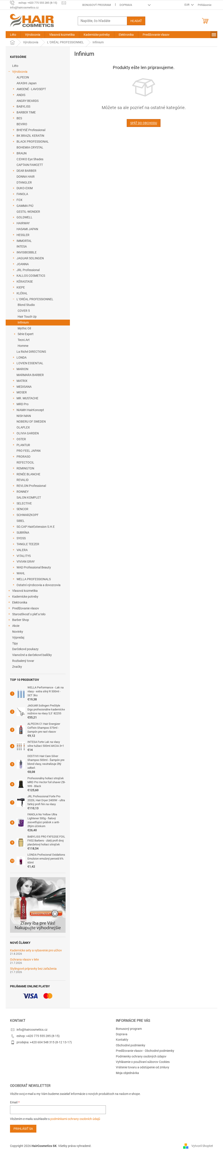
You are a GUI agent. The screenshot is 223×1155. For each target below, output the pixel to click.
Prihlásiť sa (23, 1128)
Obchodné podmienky (130, 1045)
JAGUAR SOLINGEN (30, 258)
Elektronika (19, 602)
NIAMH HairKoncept (30, 410)
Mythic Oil (24, 328)
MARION (22, 369)
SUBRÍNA (23, 532)
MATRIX (22, 381)
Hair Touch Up (27, 316)
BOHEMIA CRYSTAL (30, 147)
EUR (187, 4)
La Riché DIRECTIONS (31, 351)
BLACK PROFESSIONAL (33, 141)
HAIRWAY (23, 223)
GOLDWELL (24, 217)
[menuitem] (13, 34)
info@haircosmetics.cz (32, 1029)
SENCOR (22, 509)
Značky (17, 666)
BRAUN (22, 153)
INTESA (22, 246)
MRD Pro (23, 404)
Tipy (15, 643)
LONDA (22, 357)
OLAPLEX (23, 427)
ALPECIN (23, 77)
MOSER (22, 392)
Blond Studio (26, 305)
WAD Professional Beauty (34, 567)
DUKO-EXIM (25, 188)
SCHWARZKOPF (28, 515)
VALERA (22, 550)
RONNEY (23, 491)
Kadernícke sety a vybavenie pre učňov (36, 950)
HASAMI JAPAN (27, 229)
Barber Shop (20, 620)
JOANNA (23, 264)
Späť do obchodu (143, 123)
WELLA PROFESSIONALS (34, 579)
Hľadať (136, 21)
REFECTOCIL (25, 462)
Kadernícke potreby (25, 596)
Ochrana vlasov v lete (24, 959)
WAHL (21, 573)
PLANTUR (23, 445)
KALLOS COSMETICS (31, 275)
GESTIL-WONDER (28, 211)
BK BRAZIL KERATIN (30, 135)
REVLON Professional (31, 485)
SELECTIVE (24, 503)
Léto (15, 65)
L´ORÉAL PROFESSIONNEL (35, 299)
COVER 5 (24, 310)
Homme (23, 345)
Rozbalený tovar (23, 661)
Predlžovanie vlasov (25, 608)
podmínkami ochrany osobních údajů (75, 1119)
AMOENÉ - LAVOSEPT (31, 89)
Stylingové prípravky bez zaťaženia (33, 968)
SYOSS (21, 538)
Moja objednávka (127, 1073)
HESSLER (23, 235)
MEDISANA (24, 386)
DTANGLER (24, 182)
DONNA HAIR (26, 176)
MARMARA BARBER (30, 375)
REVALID (23, 480)
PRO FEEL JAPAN (29, 450)
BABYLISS (23, 106)
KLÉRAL (22, 293)
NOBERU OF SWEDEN (31, 421)
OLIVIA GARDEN (28, 433)
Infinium (23, 322)
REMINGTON (25, 468)
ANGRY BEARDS (28, 101)
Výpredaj (18, 637)
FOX (19, 200)
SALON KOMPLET (29, 497)
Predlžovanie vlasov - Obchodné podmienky (145, 1050)
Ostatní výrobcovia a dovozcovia (39, 585)
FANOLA (22, 194)
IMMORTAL (24, 241)
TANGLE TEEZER (28, 544)
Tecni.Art (24, 340)
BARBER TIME (26, 112)
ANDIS (21, 95)
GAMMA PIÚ (25, 205)
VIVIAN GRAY (26, 561)
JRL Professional (28, 270)
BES (19, 118)
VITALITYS (24, 556)
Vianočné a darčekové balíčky (32, 655)
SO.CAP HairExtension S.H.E (36, 526)
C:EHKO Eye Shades (30, 159)
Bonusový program (96, 5)
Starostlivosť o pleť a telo (29, 614)
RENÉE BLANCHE (28, 474)
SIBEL (21, 521)
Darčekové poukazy (25, 649)
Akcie (15, 625)
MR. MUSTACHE (27, 398)
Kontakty (122, 1039)
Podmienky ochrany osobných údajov (141, 1056)
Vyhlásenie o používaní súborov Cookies (143, 1062)
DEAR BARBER (26, 170)
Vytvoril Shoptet (202, 1146)
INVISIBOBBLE (27, 252)
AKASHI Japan (27, 83)
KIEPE (21, 287)
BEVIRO (22, 124)
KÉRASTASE (25, 281)
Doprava (126, 5)
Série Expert (26, 334)
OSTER (21, 439)
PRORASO (23, 456)
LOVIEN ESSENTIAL (30, 363)
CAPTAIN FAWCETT (30, 165)
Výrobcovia (19, 71)
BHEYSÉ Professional (31, 130)
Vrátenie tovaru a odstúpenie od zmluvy (142, 1067)
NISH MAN (24, 416)
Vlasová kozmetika (25, 590)
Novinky (17, 631)
